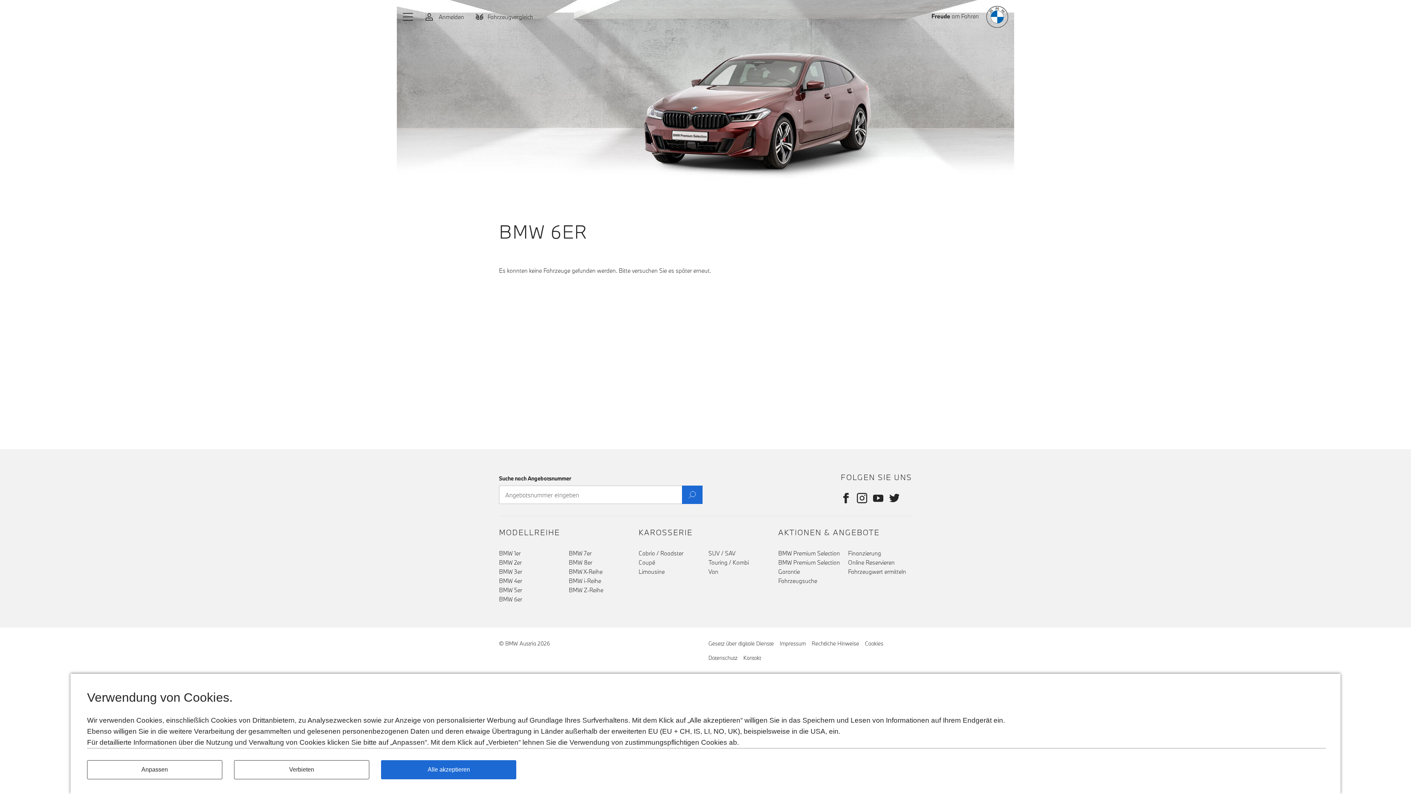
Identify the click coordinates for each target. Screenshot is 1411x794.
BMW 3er (510, 571)
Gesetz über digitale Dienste (741, 643)
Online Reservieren (871, 562)
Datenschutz (722, 657)
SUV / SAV (722, 553)
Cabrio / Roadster (661, 553)
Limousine (652, 571)
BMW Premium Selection (809, 553)
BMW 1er (510, 553)
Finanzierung (864, 553)
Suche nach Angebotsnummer (535, 478)
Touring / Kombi (728, 562)
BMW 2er (510, 562)
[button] (408, 17)
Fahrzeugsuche (797, 580)
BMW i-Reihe (585, 580)
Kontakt (752, 657)
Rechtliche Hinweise (835, 643)
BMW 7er (580, 553)
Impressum (793, 643)
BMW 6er (510, 599)
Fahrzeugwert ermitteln (877, 571)
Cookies (874, 643)
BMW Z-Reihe (586, 590)
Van (713, 571)
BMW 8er (580, 562)
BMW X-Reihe (586, 571)
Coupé (647, 562)
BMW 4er (510, 580)
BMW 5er (510, 590)
